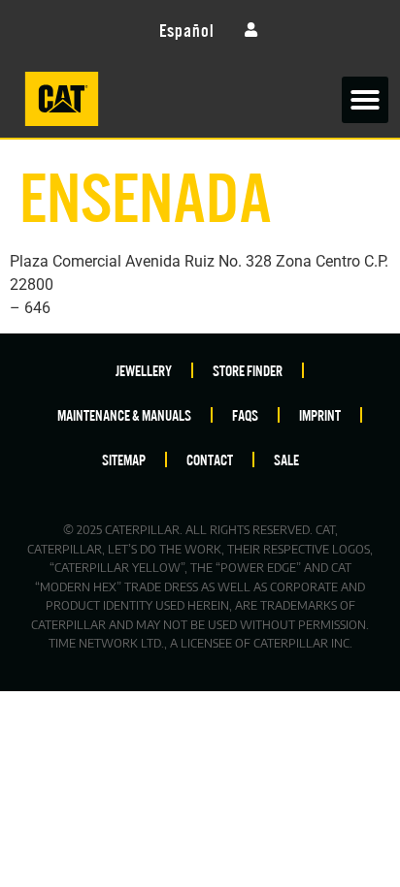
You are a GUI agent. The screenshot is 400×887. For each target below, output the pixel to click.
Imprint (320, 414)
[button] (365, 100)
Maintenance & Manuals (124, 414)
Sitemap (124, 459)
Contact (209, 459)
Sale (286, 459)
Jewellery (144, 370)
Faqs (245, 414)
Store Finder (248, 370)
